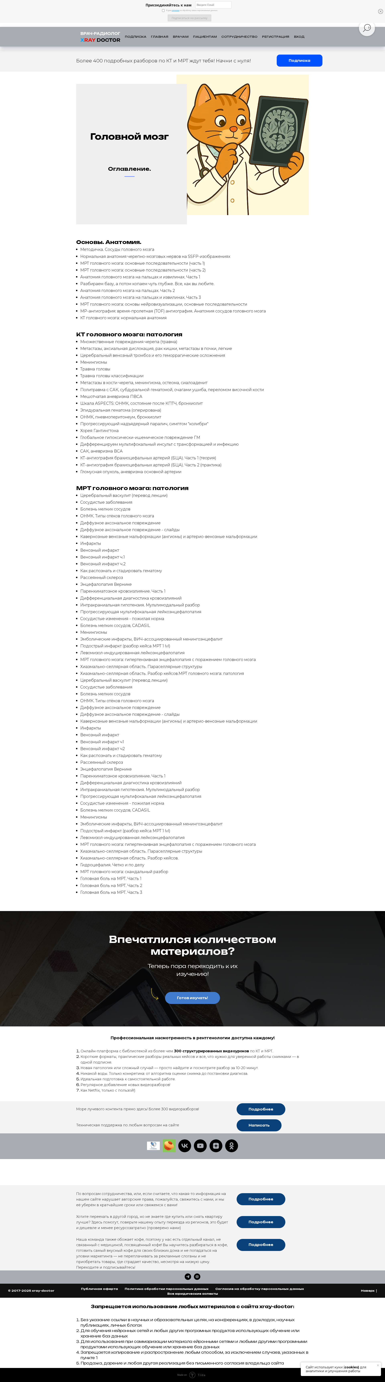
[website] (169, 1145)
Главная (159, 36)
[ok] (231, 1145)
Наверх (368, 1290)
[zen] (216, 1145)
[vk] (184, 1145)
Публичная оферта (99, 1288)
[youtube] (200, 1145)
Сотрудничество (239, 36)
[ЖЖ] (153, 1145)
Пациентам (205, 36)
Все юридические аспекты (192, 1293)
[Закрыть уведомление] (378, 1365)
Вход (299, 36)
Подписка (135, 36)
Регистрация (275, 36)
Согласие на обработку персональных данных (259, 1288)
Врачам (180, 36)
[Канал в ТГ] (188, 1276)
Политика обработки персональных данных (167, 1288)
